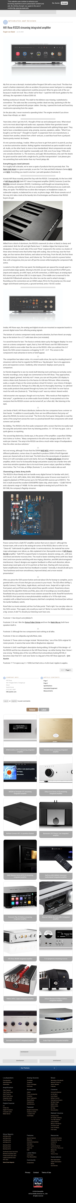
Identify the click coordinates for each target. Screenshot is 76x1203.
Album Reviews (55, 1084)
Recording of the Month (57, 1080)
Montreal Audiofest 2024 (9, 1153)
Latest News (31, 1153)
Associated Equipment (50, 688)
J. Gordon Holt (31, 1113)
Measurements (48, 691)
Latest (43, 709)
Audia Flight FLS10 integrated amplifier (56, 1040)
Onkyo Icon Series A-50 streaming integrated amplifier (56, 792)
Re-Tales (53, 1108)
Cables (29, 1092)
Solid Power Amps (8, 1096)
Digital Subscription (56, 1161)
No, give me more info (21, 8)
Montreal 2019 (7, 1149)
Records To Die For (56, 1082)
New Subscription (55, 1159)
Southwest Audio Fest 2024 (10, 1151)
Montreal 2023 (7, 1145)
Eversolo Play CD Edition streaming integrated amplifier (20, 918)
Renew (52, 1163)
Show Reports (8, 1134)
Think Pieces (30, 1146)
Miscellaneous (31, 1104)
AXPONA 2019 (7, 1142)
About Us (53, 1144)
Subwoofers (6, 1084)
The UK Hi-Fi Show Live (57, 1148)
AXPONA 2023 (7, 1138)
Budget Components (32, 1110)
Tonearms (29, 1082)
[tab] (32, 709)
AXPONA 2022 (7, 1140)
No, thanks (56, 3)
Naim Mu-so (55, 622)
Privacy (53, 1152)
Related (32, 709)
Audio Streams (55, 1121)
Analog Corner (55, 1115)
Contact (36, 1172)
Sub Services (54, 1165)
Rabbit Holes (54, 1104)
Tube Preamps (7, 1090)
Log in (6, 701)
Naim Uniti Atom (9, 169)
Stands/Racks (30, 1100)
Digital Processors (8, 1110)
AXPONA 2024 (7, 1136)
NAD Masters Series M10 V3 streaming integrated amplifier (20, 876)
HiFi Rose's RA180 (12, 181)
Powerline (29, 1096)
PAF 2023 (5, 1159)
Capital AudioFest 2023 (9, 1157)
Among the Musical (56, 1092)
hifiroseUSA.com (11, 692)
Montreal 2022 (7, 1147)
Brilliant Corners (55, 1098)
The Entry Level (55, 1125)
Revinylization (54, 1110)
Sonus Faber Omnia (32, 622)
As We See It (54, 1094)
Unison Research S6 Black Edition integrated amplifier (56, 999)
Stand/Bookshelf (7, 1082)
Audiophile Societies (56, 1138)
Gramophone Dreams (56, 1100)
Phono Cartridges (31, 1084)
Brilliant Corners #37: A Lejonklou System (20, 833)
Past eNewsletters (32, 1157)
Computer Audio (7, 1111)
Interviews (29, 1144)
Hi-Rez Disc (6, 1108)
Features (53, 1086)
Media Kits (54, 1150)
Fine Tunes (54, 1129)
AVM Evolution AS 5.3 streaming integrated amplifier (20, 751)
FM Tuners (29, 1086)
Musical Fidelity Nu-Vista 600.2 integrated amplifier (56, 918)
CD (4, 1106)
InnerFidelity (30, 1115)
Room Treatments (32, 1098)
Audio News (30, 1155)
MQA (28, 1150)
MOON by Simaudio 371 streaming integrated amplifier (20, 792)
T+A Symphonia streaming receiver (55, 959)
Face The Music (55, 1127)
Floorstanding (6, 1080)
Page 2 (68, 670)
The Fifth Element (55, 1119)
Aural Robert (54, 1096)
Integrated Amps (7, 1098)
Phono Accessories (32, 1094)
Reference (29, 1140)
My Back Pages (55, 1102)
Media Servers (6, 1113)
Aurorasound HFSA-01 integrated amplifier (20, 1040)
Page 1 (46, 681)
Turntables (30, 1080)
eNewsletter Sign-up (56, 1140)
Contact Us (54, 1142)
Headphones (30, 1102)
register (14, 701)
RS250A (6, 184)
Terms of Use (54, 1154)
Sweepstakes (30, 1162)
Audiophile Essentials (32, 1142)
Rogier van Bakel (9, 32)
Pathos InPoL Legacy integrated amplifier (20, 999)
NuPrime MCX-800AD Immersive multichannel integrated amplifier (56, 876)
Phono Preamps (7, 1100)
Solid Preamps (7, 1094)
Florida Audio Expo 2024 (9, 1155)
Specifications (48, 686)
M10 (70, 169)
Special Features (31, 1138)
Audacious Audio (31, 1111)
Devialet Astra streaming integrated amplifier (55, 751)
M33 (8, 172)
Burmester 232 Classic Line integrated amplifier (55, 834)
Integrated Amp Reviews (22, 21)
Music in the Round (56, 1123)
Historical (29, 1148)
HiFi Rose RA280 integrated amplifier (20, 959)
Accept (64, 3)
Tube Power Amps (8, 1092)
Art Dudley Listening (56, 1117)
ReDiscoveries (54, 1106)
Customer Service (55, 1146)
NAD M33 (44, 451)
